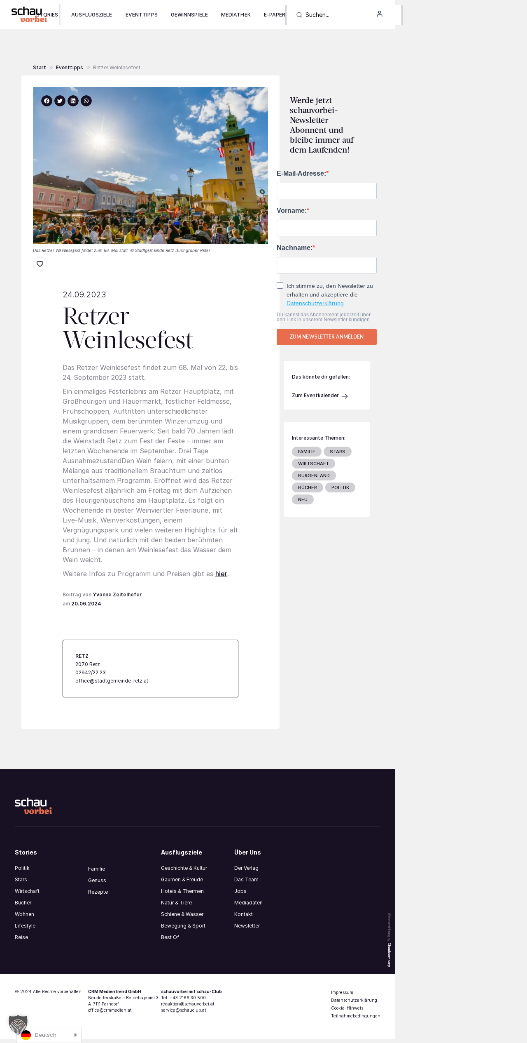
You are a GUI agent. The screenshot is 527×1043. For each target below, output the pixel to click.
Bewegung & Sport (183, 926)
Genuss (97, 880)
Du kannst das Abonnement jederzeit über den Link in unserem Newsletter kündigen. (324, 317)
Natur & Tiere (176, 902)
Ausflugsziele (91, 15)
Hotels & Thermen (182, 891)
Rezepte (98, 892)
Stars (21, 879)
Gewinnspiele (189, 15)
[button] (116, 67)
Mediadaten (248, 902)
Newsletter (247, 926)
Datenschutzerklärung (315, 303)
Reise (21, 937)
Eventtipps (142, 15)
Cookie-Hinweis (347, 1007)
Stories (47, 15)
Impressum (342, 992)
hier (221, 574)
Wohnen (24, 914)
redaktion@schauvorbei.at (187, 1003)
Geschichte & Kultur (184, 868)
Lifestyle (25, 926)
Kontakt (243, 914)
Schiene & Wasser (182, 914)
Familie (96, 869)
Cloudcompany (389, 954)
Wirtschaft (27, 891)
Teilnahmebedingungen (355, 1015)
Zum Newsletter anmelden (327, 336)
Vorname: (292, 210)
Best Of (170, 937)
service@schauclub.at (183, 1010)
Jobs (240, 891)
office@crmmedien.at (109, 1010)
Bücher (23, 902)
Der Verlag (246, 868)
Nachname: (294, 248)
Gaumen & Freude (182, 879)
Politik (22, 868)
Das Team (246, 879)
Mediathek (236, 15)
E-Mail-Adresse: (301, 173)
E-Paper (275, 15)
